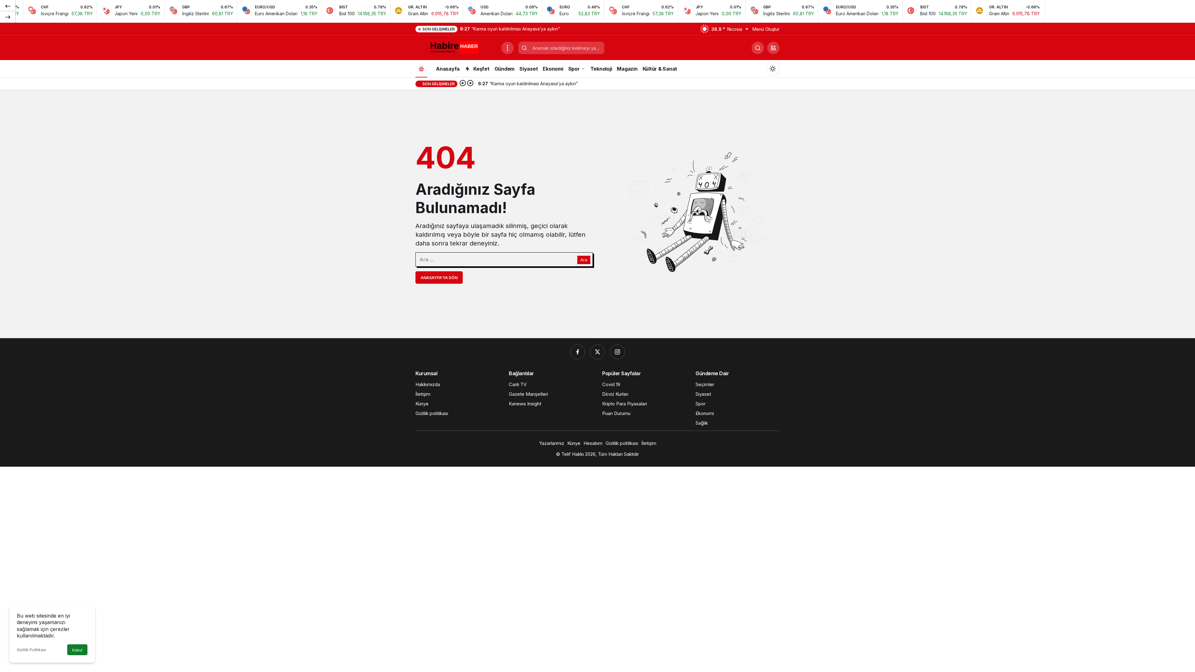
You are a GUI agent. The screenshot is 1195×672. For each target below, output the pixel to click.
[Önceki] (8, 6)
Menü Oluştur (766, 29)
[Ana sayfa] (421, 68)
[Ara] (758, 48)
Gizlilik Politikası (31, 649)
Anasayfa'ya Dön (439, 277)
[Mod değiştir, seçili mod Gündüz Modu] (773, 69)
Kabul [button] (77, 650)
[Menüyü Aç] (507, 48)
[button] (773, 48)
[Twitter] (597, 351)
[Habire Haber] (455, 47)
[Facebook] (577, 351)
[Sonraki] (8, 17)
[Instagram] (617, 351)
